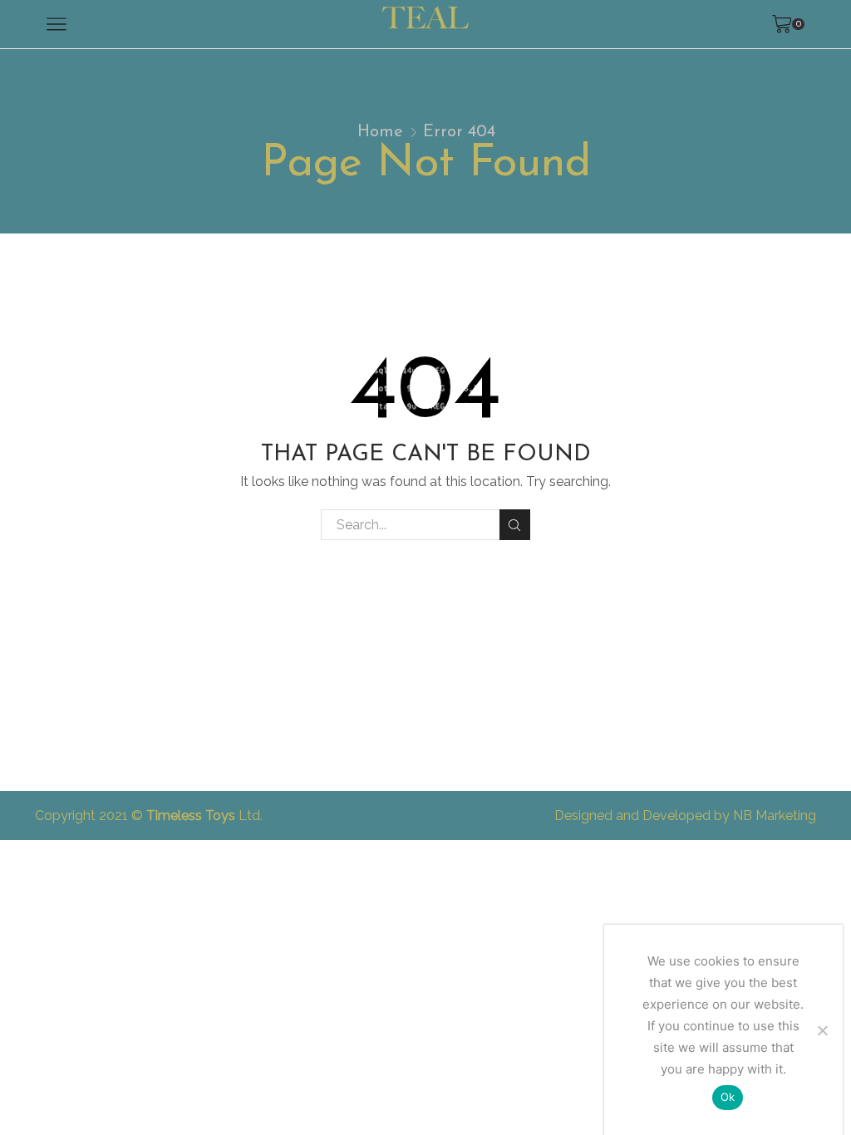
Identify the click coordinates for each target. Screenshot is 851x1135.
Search (514, 524)
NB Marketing (774, 815)
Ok (728, 1096)
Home (380, 132)
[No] (822, 1030)
